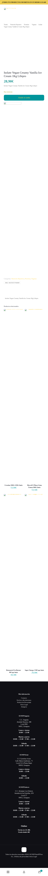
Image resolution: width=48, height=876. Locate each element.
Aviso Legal (24, 704)
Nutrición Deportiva (15, 24)
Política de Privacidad (24, 702)
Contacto (24, 698)
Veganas (34, 24)
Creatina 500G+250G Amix (14, 485)
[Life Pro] (12, 188)
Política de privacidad (21, 856)
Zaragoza (24, 707)
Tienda (6, 24)
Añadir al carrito (24, 98)
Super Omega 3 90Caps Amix (34, 670)
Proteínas (26, 24)
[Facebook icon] (24, 860)
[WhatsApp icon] (21, 860)
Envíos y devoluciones (24, 700)
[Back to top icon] (24, 849)
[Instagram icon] (26, 860)
